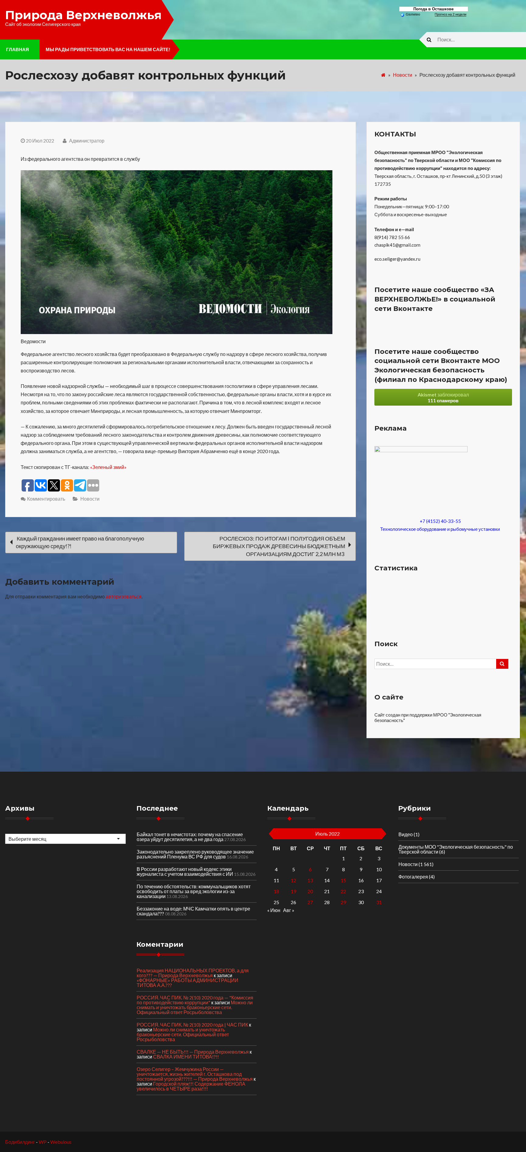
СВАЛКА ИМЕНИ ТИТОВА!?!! (186, 1056)
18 (276, 891)
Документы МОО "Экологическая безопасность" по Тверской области (455, 849)
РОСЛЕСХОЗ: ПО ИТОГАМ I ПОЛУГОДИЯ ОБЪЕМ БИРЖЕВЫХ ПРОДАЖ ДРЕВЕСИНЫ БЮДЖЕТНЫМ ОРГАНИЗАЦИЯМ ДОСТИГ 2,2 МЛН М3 (279, 546)
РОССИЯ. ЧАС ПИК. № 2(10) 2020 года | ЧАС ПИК (192, 1024)
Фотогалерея (413, 876)
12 (293, 880)
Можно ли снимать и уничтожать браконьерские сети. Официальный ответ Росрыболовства (195, 1007)
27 (310, 902)
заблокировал (443, 397)
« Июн (273, 910)
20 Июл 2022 (40, 140)
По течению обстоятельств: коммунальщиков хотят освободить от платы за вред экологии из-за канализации (194, 891)
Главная (17, 49)
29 (343, 902)
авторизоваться (124, 596)
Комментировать (46, 499)
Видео (405, 834)
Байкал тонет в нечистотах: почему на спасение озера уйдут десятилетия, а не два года (190, 836)
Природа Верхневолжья (83, 15)
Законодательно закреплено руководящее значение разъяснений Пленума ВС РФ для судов (195, 854)
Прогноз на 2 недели (450, 14)
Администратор (86, 140)
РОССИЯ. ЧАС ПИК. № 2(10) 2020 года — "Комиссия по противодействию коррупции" (195, 1000)
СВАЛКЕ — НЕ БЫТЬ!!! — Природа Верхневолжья (193, 1052)
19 (293, 891)
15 (343, 880)
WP (43, 1142)
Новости (402, 75)
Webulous (61, 1142)
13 (310, 880)
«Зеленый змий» (108, 467)
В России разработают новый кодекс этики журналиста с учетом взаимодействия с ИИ (185, 871)
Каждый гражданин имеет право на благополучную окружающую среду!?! (80, 542)
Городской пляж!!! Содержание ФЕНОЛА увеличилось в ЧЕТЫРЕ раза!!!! (191, 1086)
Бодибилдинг (20, 1142)
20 (310, 891)
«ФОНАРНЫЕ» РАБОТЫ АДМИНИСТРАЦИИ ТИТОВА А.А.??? (187, 982)
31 (379, 902)
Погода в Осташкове (433, 9)
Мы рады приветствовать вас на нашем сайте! (108, 49)
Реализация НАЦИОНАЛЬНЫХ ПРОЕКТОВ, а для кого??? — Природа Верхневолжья (193, 972)
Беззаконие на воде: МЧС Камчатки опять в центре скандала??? (193, 911)
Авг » (288, 910)
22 (343, 891)
